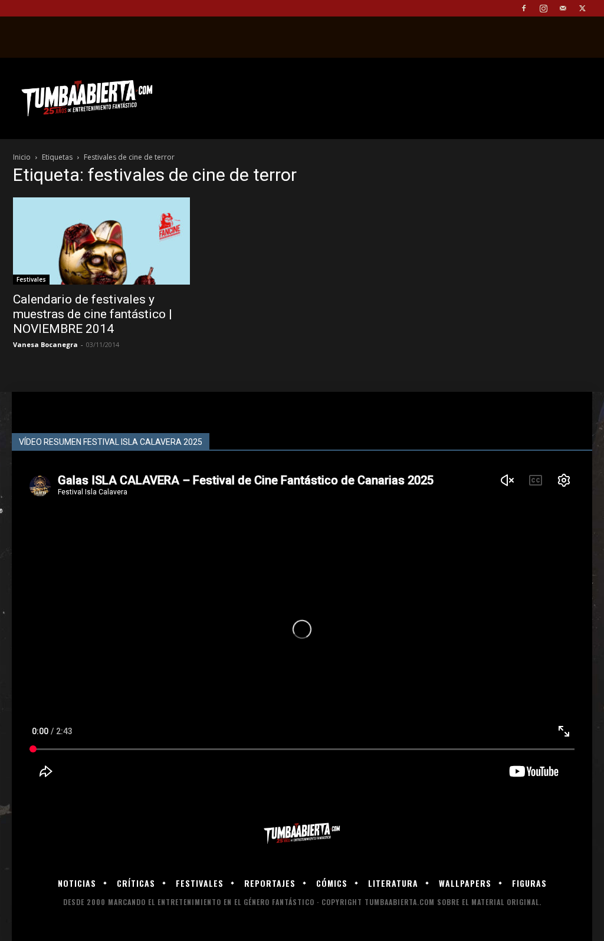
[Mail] (563, 8)
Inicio (22, 157)
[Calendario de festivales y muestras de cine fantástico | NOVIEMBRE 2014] (101, 241)
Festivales (31, 279)
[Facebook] (524, 8)
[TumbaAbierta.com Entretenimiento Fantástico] (302, 833)
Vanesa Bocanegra (45, 344)
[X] (582, 8)
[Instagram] (543, 8)
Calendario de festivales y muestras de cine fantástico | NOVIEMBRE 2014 (92, 314)
